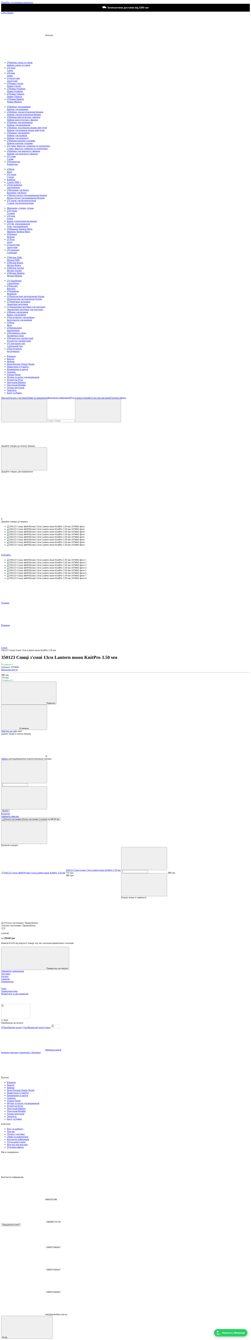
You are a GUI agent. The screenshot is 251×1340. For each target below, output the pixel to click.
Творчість (12, 390)
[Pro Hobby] (15, 1017)
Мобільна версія (53, 1050)
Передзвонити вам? (11, 1225)
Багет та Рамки (14, 393)
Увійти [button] (4, 759)
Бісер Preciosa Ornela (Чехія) (20, 364)
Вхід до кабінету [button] (15, 1129)
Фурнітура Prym (15, 380)
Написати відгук (9, 669)
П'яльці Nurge (14, 374)
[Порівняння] (24, 458)
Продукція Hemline (16, 385)
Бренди (10, 359)
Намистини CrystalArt (18, 366)
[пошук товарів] (24, 410)
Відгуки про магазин (99, 398)
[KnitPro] (6, 555)
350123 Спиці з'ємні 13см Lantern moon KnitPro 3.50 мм (93, 870)
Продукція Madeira (16, 382)
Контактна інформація (59, 398)
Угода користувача (79, 398)
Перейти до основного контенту (17, 2)
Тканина (11, 372)
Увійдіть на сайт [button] (9, 731)
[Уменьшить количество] (24, 771)
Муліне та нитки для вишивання (23, 377)
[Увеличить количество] (24, 797)
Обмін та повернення (37, 398)
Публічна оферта (117, 398)
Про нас (5, 398)
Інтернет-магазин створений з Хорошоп (21, 1052)
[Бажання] (125, 433)
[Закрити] (24, 832)
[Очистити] (98, 410)
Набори (11, 361)
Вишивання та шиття (17, 369)
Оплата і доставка (18, 398)
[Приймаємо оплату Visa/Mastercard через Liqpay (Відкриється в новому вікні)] (26, 1027)
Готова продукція (15, 387)
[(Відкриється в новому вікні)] (55, 1027)
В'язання (11, 356)
